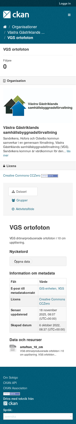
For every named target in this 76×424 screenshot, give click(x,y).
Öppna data (22, 261)
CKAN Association (15, 388)
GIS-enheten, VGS (51, 288)
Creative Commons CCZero (21, 175)
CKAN (10, 403)
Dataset (21, 191)
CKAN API (10, 383)
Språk (7, 410)
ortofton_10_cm (31, 347)
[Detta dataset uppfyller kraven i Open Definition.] (49, 175)
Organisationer (24, 26)
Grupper (22, 200)
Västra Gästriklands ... (26, 32)
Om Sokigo (10, 377)
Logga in (65, 3)
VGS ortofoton (20, 37)
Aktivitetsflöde (24, 209)
